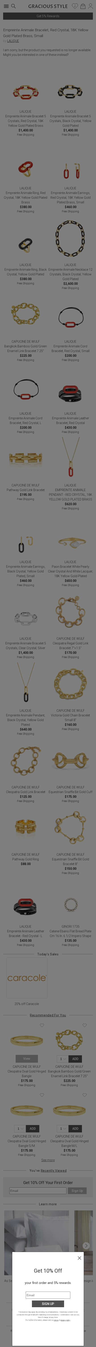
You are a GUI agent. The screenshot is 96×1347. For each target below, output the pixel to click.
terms (56, 1320)
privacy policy (65, 1320)
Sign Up (48, 1304)
